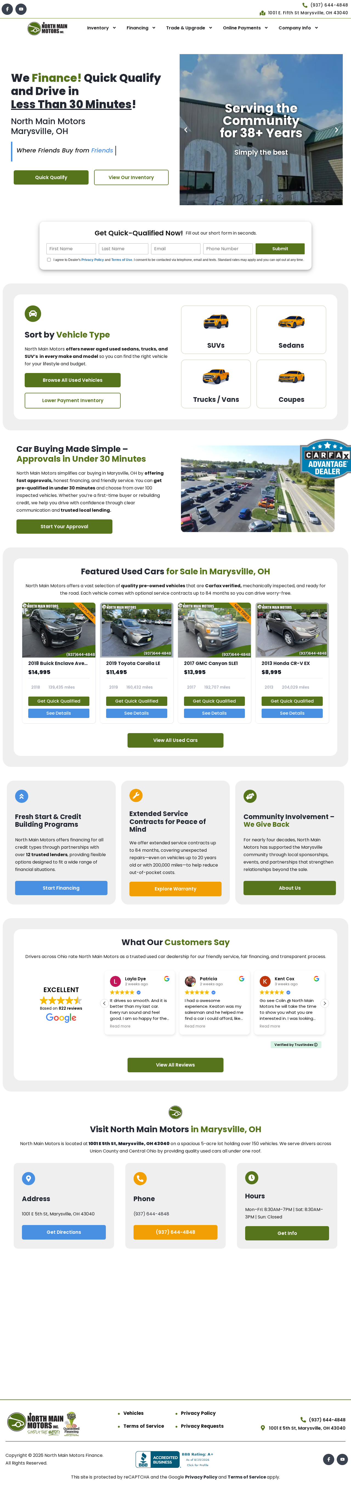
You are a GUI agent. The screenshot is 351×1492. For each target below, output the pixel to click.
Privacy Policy (92, 260)
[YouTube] (21, 9)
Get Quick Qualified (58, 701)
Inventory (98, 28)
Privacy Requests (202, 1426)
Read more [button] (120, 1026)
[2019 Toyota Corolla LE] (136, 663)
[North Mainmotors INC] (47, 28)
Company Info (295, 28)
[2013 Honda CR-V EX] (292, 663)
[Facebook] (7, 9)
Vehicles (133, 1413)
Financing (137, 28)
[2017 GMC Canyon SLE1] (214, 663)
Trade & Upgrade (185, 28)
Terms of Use (121, 260)
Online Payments (242, 28)
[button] (185, 129)
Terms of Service (143, 1426)
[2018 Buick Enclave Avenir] (58, 663)
